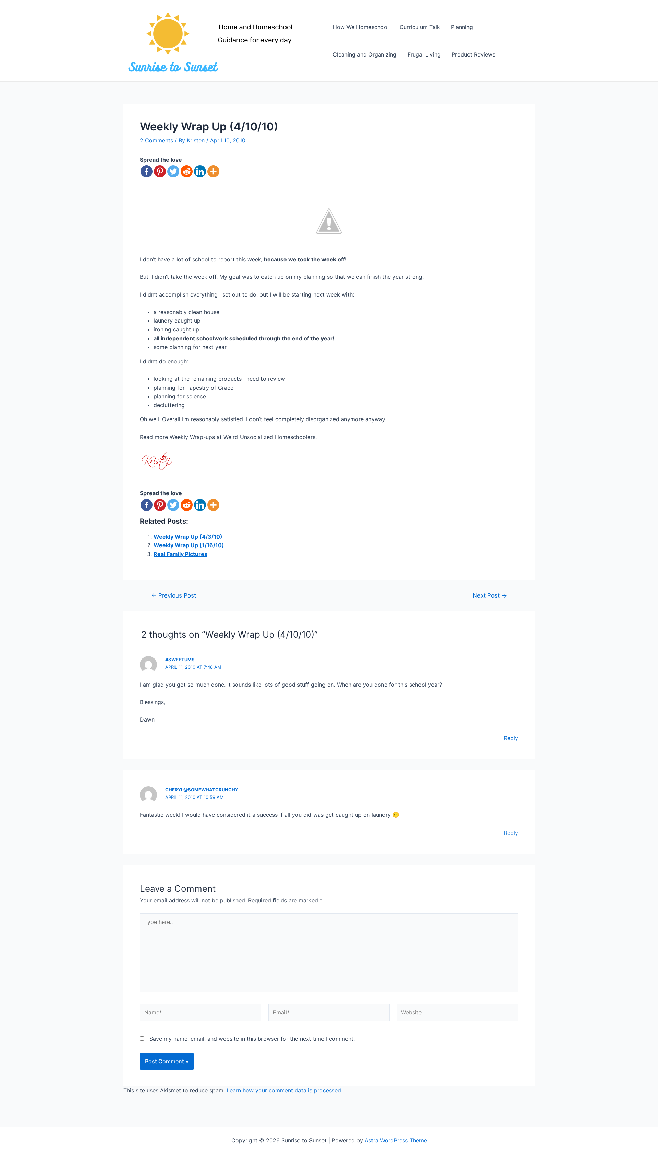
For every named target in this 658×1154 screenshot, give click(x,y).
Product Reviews (473, 54)
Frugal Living (424, 54)
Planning (462, 27)
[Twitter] (173, 171)
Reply (511, 738)
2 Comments (156, 140)
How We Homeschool (361, 27)
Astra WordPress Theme (396, 1140)
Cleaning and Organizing (365, 54)
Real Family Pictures (180, 554)
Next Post (490, 595)
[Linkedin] (200, 171)
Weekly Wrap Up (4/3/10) (188, 536)
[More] (213, 171)
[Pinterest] (160, 171)
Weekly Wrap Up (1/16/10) (189, 545)
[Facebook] (147, 171)
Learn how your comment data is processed (284, 1090)
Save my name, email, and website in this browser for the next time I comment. (252, 1038)
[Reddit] (187, 171)
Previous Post (173, 595)
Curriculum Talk (420, 27)
